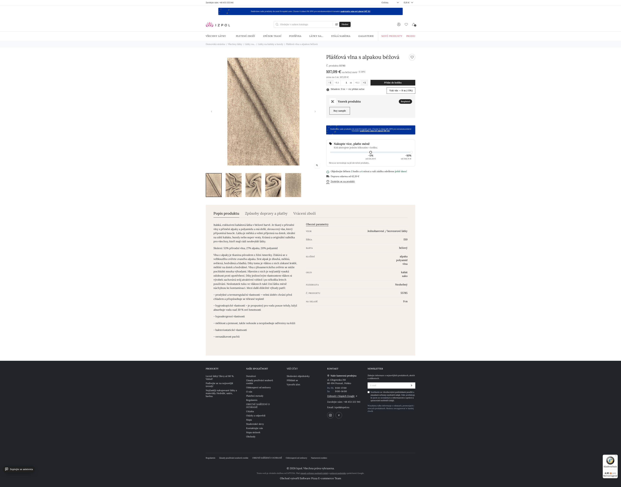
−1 (329, 82)
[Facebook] (339, 415)
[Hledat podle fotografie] (337, 24)
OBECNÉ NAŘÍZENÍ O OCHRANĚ (258, 406)
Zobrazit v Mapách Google (341, 396)
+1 (364, 82)
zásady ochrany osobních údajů (314, 473)
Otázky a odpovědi (255, 415)
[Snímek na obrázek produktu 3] (253, 185)
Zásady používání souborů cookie (259, 382)
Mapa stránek (253, 432)
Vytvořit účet (293, 384)
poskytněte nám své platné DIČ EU (355, 11)
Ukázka (250, 411)
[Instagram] (330, 415)
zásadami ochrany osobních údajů (385, 395)
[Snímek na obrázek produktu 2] (234, 185)
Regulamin (251, 400)
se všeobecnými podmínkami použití (396, 392)
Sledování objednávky (298, 376)
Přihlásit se (292, 380)
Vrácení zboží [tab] (304, 213)
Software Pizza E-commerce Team (320, 478)
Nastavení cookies (319, 458)
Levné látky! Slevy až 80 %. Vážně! (220, 377)
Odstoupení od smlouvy (258, 387)
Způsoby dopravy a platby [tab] (266, 213)
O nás (249, 391)
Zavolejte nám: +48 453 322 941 (219, 2)
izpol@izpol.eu (341, 407)
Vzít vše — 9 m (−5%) (401, 90)
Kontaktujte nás (254, 428)
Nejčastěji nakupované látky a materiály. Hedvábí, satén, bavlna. (221, 393)
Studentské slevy (255, 424)
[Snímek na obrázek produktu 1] (214, 185)
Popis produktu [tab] (226, 213)
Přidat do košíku (393, 82)
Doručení (251, 376)
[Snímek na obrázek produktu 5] (293, 185)
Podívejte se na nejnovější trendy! (219, 385)
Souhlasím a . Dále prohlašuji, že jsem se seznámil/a (392, 396)
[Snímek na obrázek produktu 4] (273, 185)
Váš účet (292, 368)
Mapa (249, 419)
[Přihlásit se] (398, 24)
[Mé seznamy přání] (406, 24)
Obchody (250, 436)
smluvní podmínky (338, 473)
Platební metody (254, 395)
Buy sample (339, 110)
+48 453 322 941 (351, 401)
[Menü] (616, 457)
